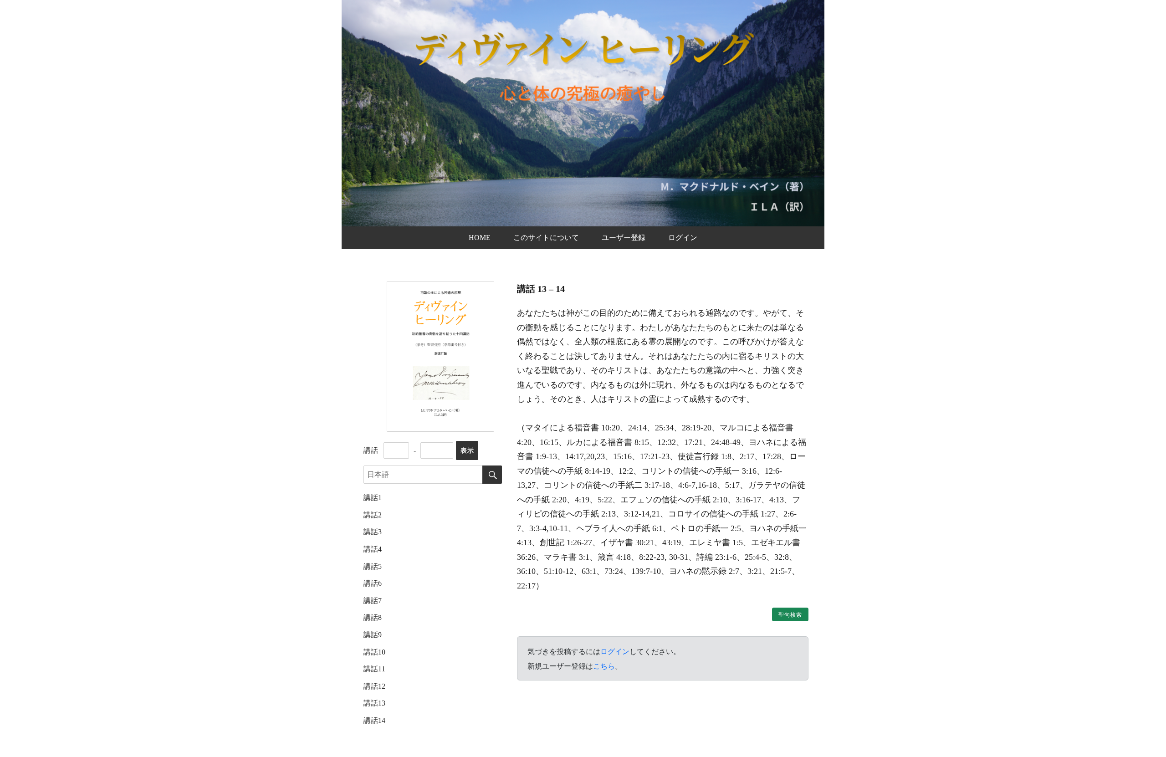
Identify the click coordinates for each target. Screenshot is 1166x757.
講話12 (374, 686)
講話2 (372, 515)
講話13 (374, 703)
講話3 (372, 532)
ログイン (682, 237)
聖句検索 (790, 615)
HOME (480, 237)
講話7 (372, 600)
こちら (604, 666)
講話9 (372, 635)
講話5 (372, 566)
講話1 (372, 497)
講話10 (374, 652)
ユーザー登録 (623, 237)
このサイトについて (546, 237)
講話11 (374, 669)
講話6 (372, 583)
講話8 (372, 617)
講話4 (372, 549)
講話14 (374, 720)
